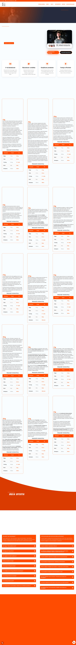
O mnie (47, 4)
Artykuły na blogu (57, 627)
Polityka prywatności (57, 626)
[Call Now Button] (2, 642)
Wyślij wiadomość (42, 620)
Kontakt (63, 4)
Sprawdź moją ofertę (66, 52)
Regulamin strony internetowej (59, 625)
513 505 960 (2, 0)
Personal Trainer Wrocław (58, 631)
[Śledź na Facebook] (52, 633)
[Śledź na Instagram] (54, 633)
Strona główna (41, 4)
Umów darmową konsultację (50, 52)
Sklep (52, 4)
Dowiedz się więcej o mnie (9, 43)
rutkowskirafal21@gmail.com (59, 609)
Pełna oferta (15, 506)
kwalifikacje (33, 40)
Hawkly (59, 635)
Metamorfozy (58, 4)
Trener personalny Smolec (58, 629)
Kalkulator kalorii (70, 4)
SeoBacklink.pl (63, 635)
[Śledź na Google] (57, 633)
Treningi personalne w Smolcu (59, 630)
